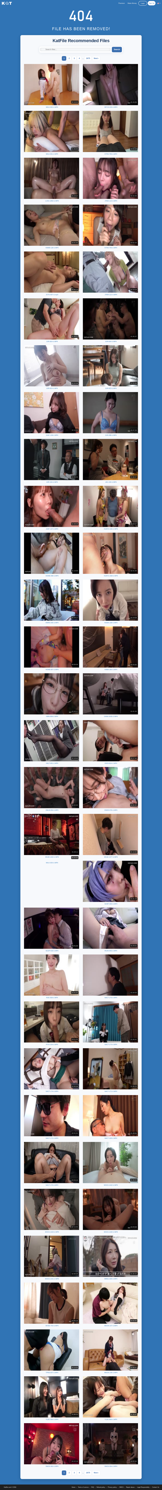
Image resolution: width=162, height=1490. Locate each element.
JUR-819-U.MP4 (52, 388)
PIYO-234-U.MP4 (52, 1044)
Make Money (132, 3)
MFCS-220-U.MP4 (110, 107)
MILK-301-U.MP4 (52, 154)
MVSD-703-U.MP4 (52, 1326)
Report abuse (130, 1487)
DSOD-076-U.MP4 (110, 810)
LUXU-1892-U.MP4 (52, 201)
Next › (96, 58)
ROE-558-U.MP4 (52, 997)
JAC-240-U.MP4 (111, 482)
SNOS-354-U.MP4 (110, 1466)
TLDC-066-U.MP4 (111, 1419)
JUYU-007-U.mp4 (52, 294)
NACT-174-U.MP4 (52, 1091)
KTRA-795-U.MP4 (111, 154)
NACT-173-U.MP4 (111, 1044)
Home (73, 1487)
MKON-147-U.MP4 (110, 1326)
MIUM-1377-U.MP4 (111, 857)
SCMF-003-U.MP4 (110, 904)
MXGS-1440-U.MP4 (111, 1232)
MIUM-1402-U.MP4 (52, 857)
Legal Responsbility (143, 1487)
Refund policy (101, 1487)
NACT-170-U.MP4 (52, 1185)
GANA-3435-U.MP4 (111, 716)
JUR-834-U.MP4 (111, 341)
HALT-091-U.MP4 (52, 763)
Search (117, 49)
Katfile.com (7, 1487)
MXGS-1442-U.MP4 (111, 1185)
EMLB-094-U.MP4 (52, 810)
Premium (121, 3)
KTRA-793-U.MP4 (111, 248)
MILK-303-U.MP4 (52, 863)
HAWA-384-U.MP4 (110, 669)
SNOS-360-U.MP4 (52, 1466)
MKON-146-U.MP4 (110, 1372)
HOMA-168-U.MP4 (110, 623)
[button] (159, 3)
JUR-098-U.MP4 (111, 435)
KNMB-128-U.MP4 (52, 248)
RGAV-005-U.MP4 (111, 951)
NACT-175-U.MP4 (111, 997)
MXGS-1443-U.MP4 (52, 1232)
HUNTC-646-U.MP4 (111, 529)
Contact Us (155, 1487)
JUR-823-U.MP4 (111, 388)
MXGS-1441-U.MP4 (52, 1279)
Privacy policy (112, 1487)
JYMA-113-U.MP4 (111, 201)
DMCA (121, 1487)
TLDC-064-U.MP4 (52, 1419)
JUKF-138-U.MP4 (52, 435)
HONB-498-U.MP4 (52, 576)
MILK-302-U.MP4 (52, 107)
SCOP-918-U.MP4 (52, 951)
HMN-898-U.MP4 (52, 716)
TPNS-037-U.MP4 (52, 1372)
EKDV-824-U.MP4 (111, 763)
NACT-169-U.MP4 (111, 1138)
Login (143, 3)
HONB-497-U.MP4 (52, 669)
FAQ (92, 1487)
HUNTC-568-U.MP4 (111, 576)
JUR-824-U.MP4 (52, 341)
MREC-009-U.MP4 (110, 1279)
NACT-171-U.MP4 (111, 1091)
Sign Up (151, 3)
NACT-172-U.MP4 (52, 1138)
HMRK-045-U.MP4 (52, 623)
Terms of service (83, 1487)
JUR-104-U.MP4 (52, 482)
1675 (88, 58)
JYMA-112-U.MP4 (111, 294)
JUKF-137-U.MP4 (52, 529)
